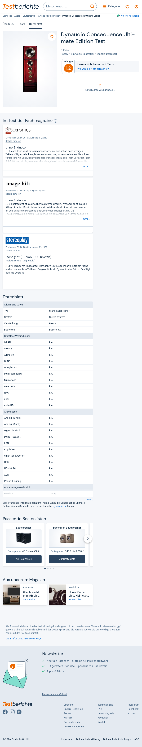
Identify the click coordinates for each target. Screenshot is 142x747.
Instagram (133, 704)
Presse (67, 713)
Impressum (67, 739)
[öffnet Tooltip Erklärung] (55, 121)
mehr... (86, 166)
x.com (131, 713)
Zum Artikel (29, 599)
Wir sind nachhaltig (130, 16)
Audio (17, 16)
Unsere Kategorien (74, 726)
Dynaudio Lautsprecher (49, 16)
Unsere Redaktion (73, 709)
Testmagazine (105, 704)
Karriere (68, 717)
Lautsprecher (29, 16)
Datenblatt (35, 24)
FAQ (100, 709)
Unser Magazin (106, 713)
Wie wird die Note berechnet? (93, 69)
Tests (21, 24)
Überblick (8, 24)
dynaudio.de (59, 506)
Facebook (133, 709)
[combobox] (65, 6)
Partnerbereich (72, 722)
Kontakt (102, 722)
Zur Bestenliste (27, 560)
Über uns (68, 704)
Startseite (7, 16)
